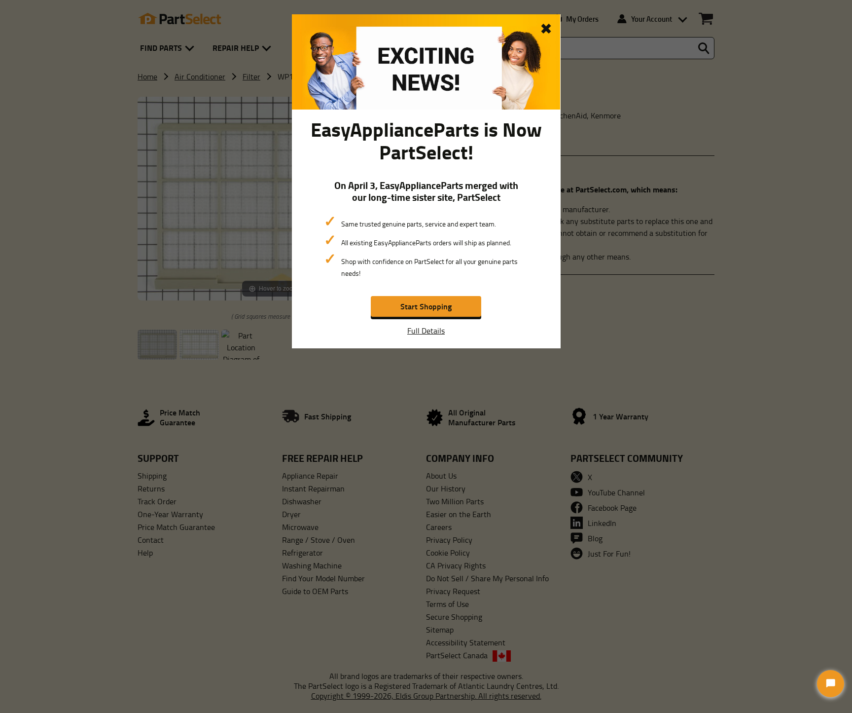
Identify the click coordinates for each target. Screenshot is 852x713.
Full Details (426, 330)
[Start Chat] (830, 683)
